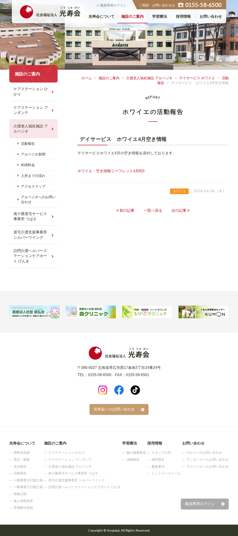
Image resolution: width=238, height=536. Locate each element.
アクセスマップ (33, 186)
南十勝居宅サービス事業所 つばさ (30, 216)
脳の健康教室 (136, 452)
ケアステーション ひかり (30, 91)
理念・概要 (21, 459)
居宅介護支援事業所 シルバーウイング (30, 234)
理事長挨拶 (21, 452)
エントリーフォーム (166, 473)
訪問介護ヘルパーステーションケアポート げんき (30, 256)
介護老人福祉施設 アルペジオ (149, 78)
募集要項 (158, 466)
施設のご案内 (132, 16)
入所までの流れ (33, 176)
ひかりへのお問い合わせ (204, 452)
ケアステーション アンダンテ (30, 110)
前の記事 (125, 210)
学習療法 (159, 16)
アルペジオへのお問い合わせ (38, 199)
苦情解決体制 (23, 508)
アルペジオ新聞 (33, 154)
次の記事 (180, 210)
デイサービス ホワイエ (197, 78)
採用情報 (183, 16)
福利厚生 (158, 459)
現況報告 (19, 466)
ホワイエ (179, 191)
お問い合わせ (211, 16)
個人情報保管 (23, 501)
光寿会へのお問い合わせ (114, 409)
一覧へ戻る (153, 210)
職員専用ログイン (113, 5)
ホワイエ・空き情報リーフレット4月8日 (111, 171)
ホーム (86, 78)
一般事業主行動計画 (28, 480)
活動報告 (28, 144)
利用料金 (28, 165)
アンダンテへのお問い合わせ (207, 459)
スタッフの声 (161, 452)
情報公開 (19, 494)
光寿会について (102, 16)
